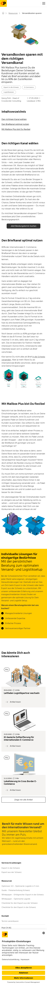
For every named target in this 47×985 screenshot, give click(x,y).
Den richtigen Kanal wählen (14, 119)
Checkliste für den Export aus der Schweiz (20, 903)
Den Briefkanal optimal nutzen (15, 124)
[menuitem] (3, 13)
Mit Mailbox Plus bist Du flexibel (16, 129)
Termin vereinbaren (10, 921)
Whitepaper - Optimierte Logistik (16, 899)
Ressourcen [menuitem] (13, 13)
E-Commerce (29, 87)
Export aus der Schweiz (12, 872)
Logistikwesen (9, 92)
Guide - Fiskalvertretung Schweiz (16, 890)
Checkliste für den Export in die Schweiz (19, 907)
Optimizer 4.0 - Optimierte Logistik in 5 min (20, 886)
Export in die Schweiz (11, 87)
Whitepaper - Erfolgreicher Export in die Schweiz (23, 894)
